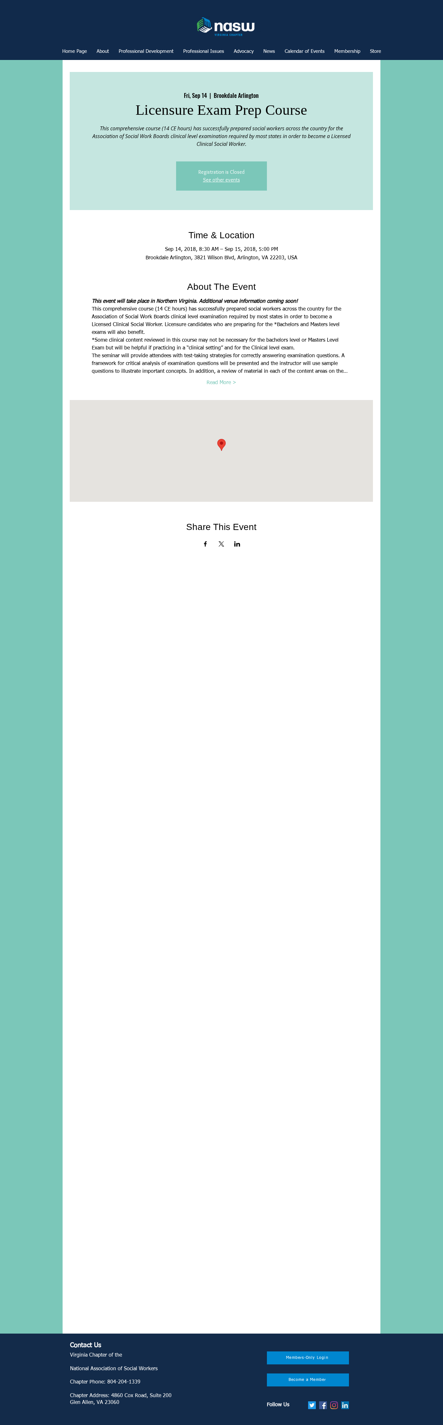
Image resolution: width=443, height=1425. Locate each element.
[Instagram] (334, 1405)
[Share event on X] (221, 544)
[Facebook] (323, 1405)
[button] (146, 51)
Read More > (221, 382)
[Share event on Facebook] (205, 544)
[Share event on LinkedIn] (237, 544)
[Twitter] (312, 1405)
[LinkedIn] (345, 1405)
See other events (221, 180)
